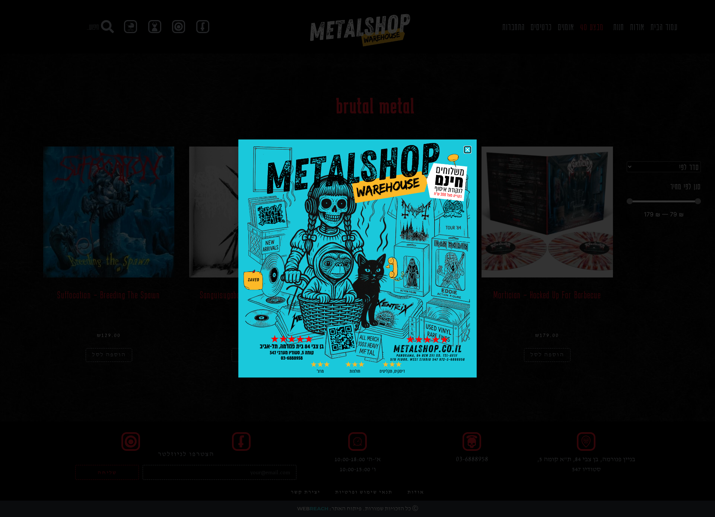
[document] (357, 258)
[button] (467, 149)
